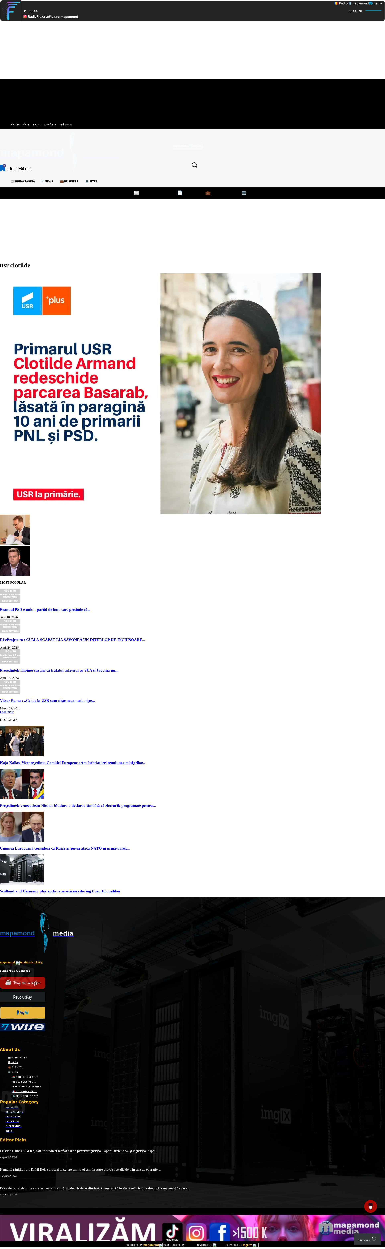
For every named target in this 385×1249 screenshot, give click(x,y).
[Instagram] (9, 1038)
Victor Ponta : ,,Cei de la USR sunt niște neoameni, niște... (47, 700)
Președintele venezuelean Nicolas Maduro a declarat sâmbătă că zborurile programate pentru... (78, 805)
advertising (21, 962)
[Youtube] (30, 1038)
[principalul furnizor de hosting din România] (190, 1245)
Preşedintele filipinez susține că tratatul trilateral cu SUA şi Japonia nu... (59, 670)
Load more (7, 712)
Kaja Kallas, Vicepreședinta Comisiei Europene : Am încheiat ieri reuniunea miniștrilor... (72, 763)
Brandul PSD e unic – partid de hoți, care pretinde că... (45, 609)
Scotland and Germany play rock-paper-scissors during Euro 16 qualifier (60, 891)
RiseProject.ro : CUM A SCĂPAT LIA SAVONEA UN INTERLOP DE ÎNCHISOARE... (72, 640)
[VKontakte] (23, 1038)
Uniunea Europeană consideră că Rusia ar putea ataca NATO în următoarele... (65, 848)
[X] (16, 1038)
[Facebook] (2, 1038)
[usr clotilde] (160, 512)
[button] (194, 165)
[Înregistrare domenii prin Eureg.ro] (219, 1245)
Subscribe (365, 1240)
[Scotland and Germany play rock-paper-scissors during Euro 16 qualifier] (22, 883)
